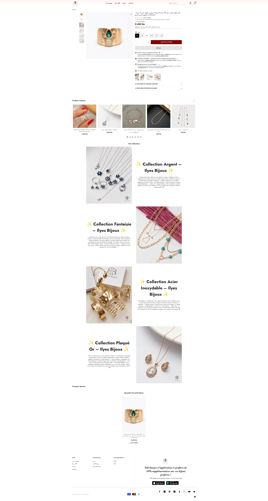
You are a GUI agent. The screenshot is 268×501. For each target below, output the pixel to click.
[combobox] (179, 3)
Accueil (74, 9)
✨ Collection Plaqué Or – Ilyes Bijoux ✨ (109, 346)
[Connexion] (190, 3)
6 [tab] (140, 137)
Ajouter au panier (166, 42)
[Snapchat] (184, 491)
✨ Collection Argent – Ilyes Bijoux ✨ (159, 167)
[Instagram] (164, 491)
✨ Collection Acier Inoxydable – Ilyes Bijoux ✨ (159, 288)
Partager (130, 13)
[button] (110, 3)
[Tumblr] (179, 491)
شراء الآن (158, 48)
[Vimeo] (195, 497)
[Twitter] (194, 491)
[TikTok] (174, 491)
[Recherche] (178, 3)
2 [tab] (130, 137)
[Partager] (130, 13)
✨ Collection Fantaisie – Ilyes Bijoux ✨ (109, 227)
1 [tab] (127, 137)
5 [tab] (138, 137)
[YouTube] (189, 491)
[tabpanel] (84, 120)
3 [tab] (132, 137)
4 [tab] (135, 137)
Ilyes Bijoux (78, 494)
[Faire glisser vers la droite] (194, 100)
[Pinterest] (169, 491)
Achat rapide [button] (134, 442)
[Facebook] (159, 491)
